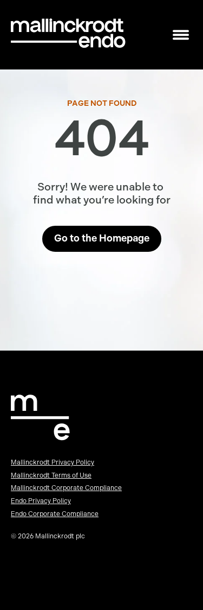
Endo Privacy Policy (41, 501)
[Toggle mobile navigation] (180, 35)
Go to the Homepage (101, 238)
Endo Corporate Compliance (55, 514)
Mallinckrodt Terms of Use (51, 475)
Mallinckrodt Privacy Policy (52, 462)
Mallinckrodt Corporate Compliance (66, 488)
